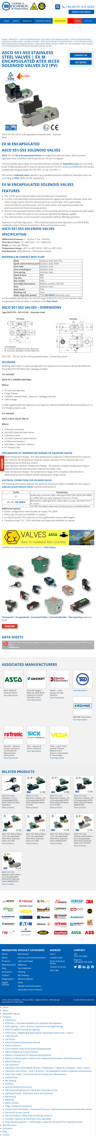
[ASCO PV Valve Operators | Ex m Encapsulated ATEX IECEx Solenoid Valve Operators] (12, 784)
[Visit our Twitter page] (75, 966)
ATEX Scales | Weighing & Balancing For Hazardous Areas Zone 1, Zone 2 (39, 1032)
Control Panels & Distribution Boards (22, 1042)
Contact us (80, 55)
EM (16, 502)
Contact (88, 21)
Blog (78, 21)
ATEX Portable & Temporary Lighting (22, 1029)
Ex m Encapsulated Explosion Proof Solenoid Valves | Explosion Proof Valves (47, 42)
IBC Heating (23, 975)
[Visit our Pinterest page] (92, 966)
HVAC (20, 982)
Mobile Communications (29, 986)
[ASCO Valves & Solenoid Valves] (13, 679)
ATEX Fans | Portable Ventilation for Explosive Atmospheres (33, 1023)
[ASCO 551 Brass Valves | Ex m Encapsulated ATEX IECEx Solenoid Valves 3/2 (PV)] (12, 822)
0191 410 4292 (80, 956)
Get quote (80, 62)
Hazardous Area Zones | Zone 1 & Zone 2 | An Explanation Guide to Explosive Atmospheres (48, 1071)
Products (27, 21)
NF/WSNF (50, 295)
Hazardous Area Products (30, 989)
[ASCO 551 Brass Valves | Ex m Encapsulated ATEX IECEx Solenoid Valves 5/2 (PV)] (36, 822)
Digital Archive (5, 983)
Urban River (19, 1002)
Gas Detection (24, 968)
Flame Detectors (13, 1061)
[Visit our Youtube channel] (88, 966)
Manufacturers (43, 21)
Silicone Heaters (25, 979)
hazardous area (71, 163)
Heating (21, 971)
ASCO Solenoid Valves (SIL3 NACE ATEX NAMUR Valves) (44, 39)
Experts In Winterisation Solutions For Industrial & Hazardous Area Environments (43, 1058)
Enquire (10, 626)
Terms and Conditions (11, 1000)
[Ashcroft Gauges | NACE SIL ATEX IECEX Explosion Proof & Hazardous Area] (36, 679)
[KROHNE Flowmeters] (82, 706)
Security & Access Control (17, 1112)
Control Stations (13, 1045)
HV (71, 21)
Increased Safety (39, 617)
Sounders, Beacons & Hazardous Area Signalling (28, 1118)
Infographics (8, 979)
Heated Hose (11, 1077)
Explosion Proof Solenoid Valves (56, 41)
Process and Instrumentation (32, 957)
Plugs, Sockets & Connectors (18, 1106)
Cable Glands (11, 1036)
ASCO (4, 155)
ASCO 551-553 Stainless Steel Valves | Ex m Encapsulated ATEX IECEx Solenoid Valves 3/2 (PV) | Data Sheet (50, 645)
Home (6, 21)
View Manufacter (11, 695)
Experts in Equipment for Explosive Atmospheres (28, 1055)
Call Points (10, 1039)
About (16, 21)
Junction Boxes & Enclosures (18, 1087)
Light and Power (25, 961)
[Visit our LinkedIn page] (84, 966)
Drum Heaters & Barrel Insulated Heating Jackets (28, 1048)
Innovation (60, 21)
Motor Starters (12, 1103)
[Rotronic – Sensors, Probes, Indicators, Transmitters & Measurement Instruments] (13, 735)
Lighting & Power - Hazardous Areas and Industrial (29, 1093)
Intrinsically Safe (58, 617)
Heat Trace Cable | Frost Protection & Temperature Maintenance (35, 1074)
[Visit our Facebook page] (79, 966)
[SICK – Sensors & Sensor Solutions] (36, 735)
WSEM (22, 502)
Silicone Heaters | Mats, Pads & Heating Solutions (28, 1115)
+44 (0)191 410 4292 (80, 7)
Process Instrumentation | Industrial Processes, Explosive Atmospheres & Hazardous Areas (48, 1109)
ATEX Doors (10, 1020)
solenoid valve (22, 175)
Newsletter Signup (81, 12)
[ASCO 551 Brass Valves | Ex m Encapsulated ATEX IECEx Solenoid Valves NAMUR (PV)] (60, 822)
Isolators (9, 1083)
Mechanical (23, 954)
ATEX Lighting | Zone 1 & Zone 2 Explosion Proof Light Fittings (34, 1026)
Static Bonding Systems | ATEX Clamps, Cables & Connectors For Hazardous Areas (44, 1122)
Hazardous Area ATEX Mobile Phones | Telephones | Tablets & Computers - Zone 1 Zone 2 (47, 1067)
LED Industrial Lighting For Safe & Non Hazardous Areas (31, 1090)
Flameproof (7, 617)
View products (8, 807)
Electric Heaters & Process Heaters (21, 1051)
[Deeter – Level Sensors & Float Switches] (59, 679)
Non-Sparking (75, 617)
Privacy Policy (28, 1000)
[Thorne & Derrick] (24, 6)
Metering (22, 964)
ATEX (16, 178)
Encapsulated (22, 617)
